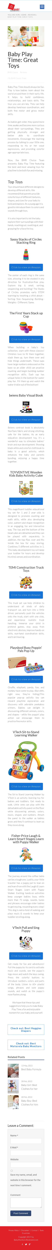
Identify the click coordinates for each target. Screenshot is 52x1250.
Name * (14, 1135)
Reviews (23, 72)
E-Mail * (14, 1147)
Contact (34, 1230)
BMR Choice (13, 72)
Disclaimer (25, 1230)
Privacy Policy (13, 1230)
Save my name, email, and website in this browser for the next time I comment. (25, 1180)
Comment (15, 1195)
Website (14, 1159)
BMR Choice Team (18, 78)
